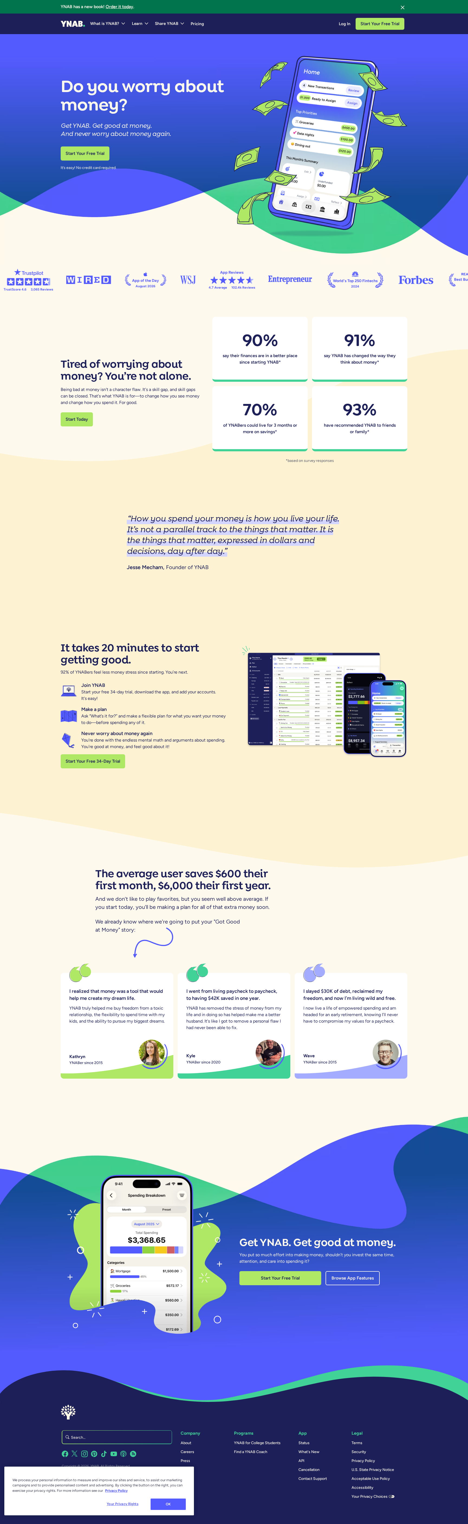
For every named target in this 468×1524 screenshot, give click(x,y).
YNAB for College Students (257, 1443)
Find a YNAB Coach (250, 1452)
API (301, 1460)
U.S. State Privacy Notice (373, 1469)
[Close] (402, 6)
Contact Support (312, 1478)
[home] (73, 24)
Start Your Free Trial (379, 23)
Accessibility (362, 1487)
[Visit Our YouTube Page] (113, 1454)
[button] (108, 24)
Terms (357, 1443)
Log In (344, 23)
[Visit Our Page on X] (75, 1454)
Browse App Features (353, 1278)
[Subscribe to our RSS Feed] (133, 1454)
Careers (187, 1452)
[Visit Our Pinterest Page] (94, 1454)
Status (304, 1443)
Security (359, 1452)
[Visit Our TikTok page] (104, 1454)
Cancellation (309, 1469)
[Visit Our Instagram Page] (84, 1454)
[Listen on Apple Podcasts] (123, 1454)
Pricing (197, 23)
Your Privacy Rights (122, 1504)
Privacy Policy (363, 1460)
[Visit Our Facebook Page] (65, 1454)
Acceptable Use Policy (371, 1478)
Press (185, 1460)
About (186, 1443)
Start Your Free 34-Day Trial (93, 761)
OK (168, 1504)
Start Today (77, 419)
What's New (308, 1452)
